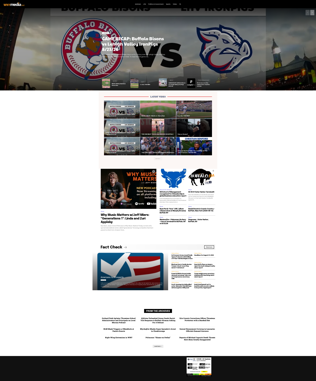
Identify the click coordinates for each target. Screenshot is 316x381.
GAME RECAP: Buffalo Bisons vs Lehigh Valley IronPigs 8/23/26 (133, 43)
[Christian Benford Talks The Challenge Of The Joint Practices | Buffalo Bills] (194, 148)
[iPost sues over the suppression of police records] (191, 83)
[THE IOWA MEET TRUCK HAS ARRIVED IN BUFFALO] (158, 148)
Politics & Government (203, 80)
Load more (157, 158)
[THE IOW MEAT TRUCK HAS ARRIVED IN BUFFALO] (158, 130)
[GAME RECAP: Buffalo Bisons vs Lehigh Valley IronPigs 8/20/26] (122, 148)
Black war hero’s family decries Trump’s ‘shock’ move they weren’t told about (181, 266)
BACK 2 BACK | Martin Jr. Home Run (119, 84)
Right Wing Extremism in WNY (118, 337)
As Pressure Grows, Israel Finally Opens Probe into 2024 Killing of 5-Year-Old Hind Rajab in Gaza (181, 257)
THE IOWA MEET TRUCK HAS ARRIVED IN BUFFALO (157, 152)
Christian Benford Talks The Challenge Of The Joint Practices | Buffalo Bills (192, 151)
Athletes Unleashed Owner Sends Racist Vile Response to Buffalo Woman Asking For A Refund (158, 320)
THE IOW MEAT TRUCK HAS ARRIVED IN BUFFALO (157, 134)
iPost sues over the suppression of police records (203, 84)
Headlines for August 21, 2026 (204, 255)
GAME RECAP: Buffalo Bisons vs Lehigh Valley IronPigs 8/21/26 (177, 84)
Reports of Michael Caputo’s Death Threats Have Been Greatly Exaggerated (197, 338)
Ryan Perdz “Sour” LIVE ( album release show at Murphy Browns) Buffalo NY (173, 211)
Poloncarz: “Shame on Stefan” (158, 337)
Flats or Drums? (183, 134)
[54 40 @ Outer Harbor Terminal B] (201, 178)
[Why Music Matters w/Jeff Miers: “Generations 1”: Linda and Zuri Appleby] (128, 189)
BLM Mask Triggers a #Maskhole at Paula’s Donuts (119, 330)
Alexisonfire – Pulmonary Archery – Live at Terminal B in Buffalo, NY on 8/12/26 (173, 221)
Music (102, 211)
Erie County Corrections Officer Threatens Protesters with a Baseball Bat (197, 319)
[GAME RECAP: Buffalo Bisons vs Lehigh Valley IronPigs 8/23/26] (122, 112)
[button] (180, 4)
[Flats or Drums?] (194, 130)
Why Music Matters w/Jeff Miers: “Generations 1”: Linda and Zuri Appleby (125, 219)
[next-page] (312, 12)
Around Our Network (166, 190)
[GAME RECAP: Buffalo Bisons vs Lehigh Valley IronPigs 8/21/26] (163, 83)
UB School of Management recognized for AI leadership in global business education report (173, 194)
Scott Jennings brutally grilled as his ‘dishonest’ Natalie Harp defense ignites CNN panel (181, 286)
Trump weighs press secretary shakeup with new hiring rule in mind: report (204, 275)
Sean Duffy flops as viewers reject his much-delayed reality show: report (204, 266)
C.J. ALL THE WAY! (145, 84)
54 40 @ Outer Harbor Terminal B (201, 192)
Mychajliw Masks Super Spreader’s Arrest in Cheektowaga (158, 330)
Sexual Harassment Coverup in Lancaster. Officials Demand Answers (197, 330)
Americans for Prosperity (112, 277)
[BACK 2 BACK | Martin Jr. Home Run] (106, 83)
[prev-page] (308, 12)
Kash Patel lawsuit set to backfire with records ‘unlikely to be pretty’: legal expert (204, 286)
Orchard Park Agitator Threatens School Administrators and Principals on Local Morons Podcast (119, 320)
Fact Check (103, 280)
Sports (105, 33)
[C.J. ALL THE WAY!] (134, 83)
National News (175, 253)
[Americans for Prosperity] (130, 271)
